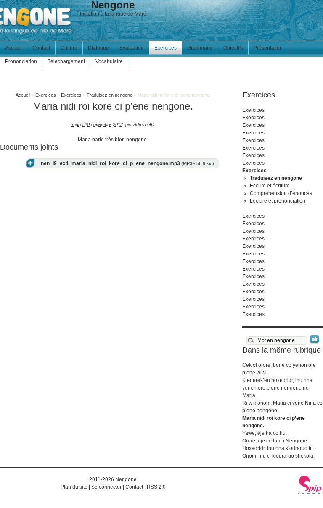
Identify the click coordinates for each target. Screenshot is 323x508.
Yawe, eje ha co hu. (264, 433)
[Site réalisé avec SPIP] (310, 491)
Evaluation (131, 48)
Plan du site (74, 487)
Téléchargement (66, 61)
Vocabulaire (109, 61)
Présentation (268, 48)
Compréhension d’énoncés (281, 193)
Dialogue (98, 48)
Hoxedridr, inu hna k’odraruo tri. (278, 448)
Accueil (13, 48)
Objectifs (233, 48)
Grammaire (200, 48)
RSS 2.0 (156, 487)
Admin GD (143, 124)
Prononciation (21, 61)
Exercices (165, 48)
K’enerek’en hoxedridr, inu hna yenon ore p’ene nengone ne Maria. (277, 387)
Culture (69, 48)
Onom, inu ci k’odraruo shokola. (278, 456)
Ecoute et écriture (270, 186)
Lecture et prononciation (277, 201)
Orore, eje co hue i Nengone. (275, 441)
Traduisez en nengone (109, 94)
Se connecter (106, 487)
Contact (41, 48)
